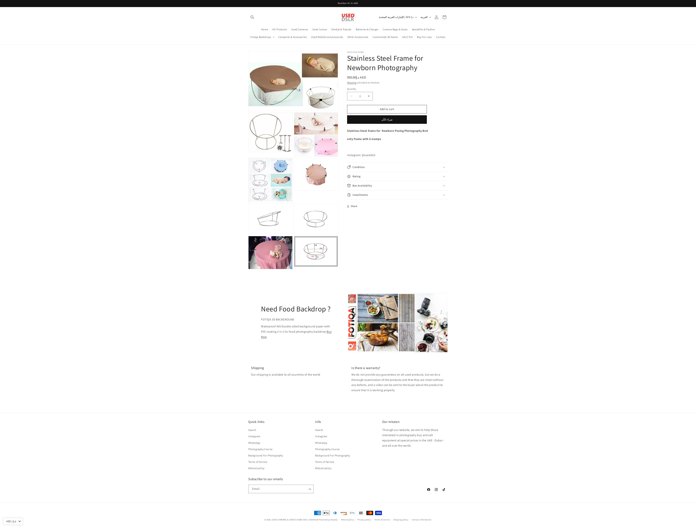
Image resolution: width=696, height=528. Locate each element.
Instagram (254, 436)
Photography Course (260, 449)
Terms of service (382, 519)
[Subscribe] (309, 489)
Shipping (351, 82)
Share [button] (354, 206)
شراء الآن (387, 119)
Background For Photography (265, 455)
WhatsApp (254, 442)
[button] (252, 17)
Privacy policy (364, 519)
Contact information (422, 519)
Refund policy (256, 468)
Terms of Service (257, 461)
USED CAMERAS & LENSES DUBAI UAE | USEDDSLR (295, 519)
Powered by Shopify (328, 519)
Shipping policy (400, 519)
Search (252, 430)
